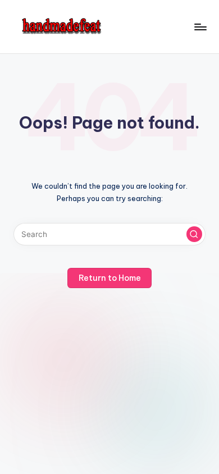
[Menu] (200, 27)
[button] (194, 234)
